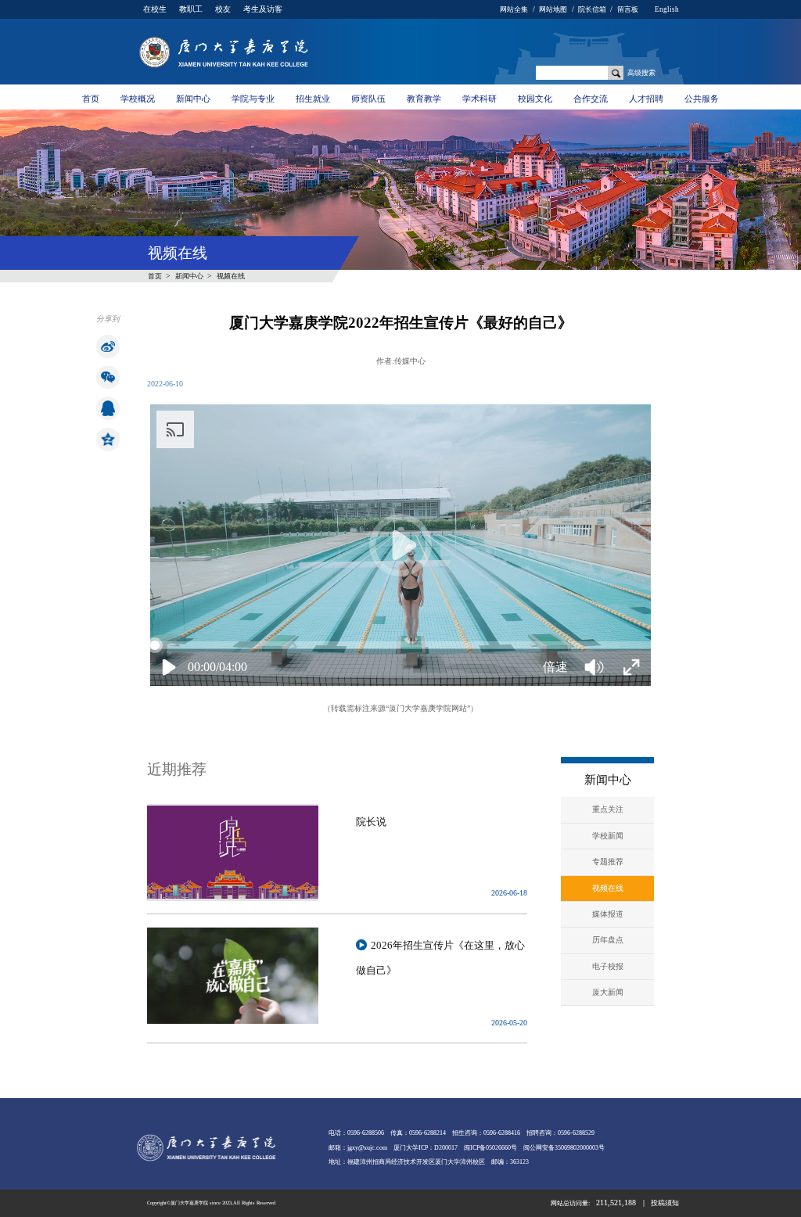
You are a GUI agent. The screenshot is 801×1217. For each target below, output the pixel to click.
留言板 (627, 9)
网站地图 (553, 9)
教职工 (191, 9)
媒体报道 (607, 914)
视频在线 (231, 276)
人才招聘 (646, 98)
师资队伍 (368, 98)
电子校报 (607, 966)
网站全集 (514, 9)
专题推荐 (607, 861)
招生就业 (313, 98)
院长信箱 (592, 9)
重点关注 (607, 809)
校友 (223, 9)
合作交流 (590, 98)
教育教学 (424, 98)
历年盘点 (607, 939)
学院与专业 (253, 98)
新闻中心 (193, 98)
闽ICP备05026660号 (490, 1147)
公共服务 (701, 98)
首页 (90, 98)
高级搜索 (641, 73)
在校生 (155, 9)
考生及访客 (262, 9)
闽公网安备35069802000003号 (564, 1147)
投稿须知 (665, 1203)
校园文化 (535, 98)
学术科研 (479, 98)
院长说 (371, 821)
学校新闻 (607, 835)
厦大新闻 (607, 992)
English (667, 9)
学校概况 (137, 98)
